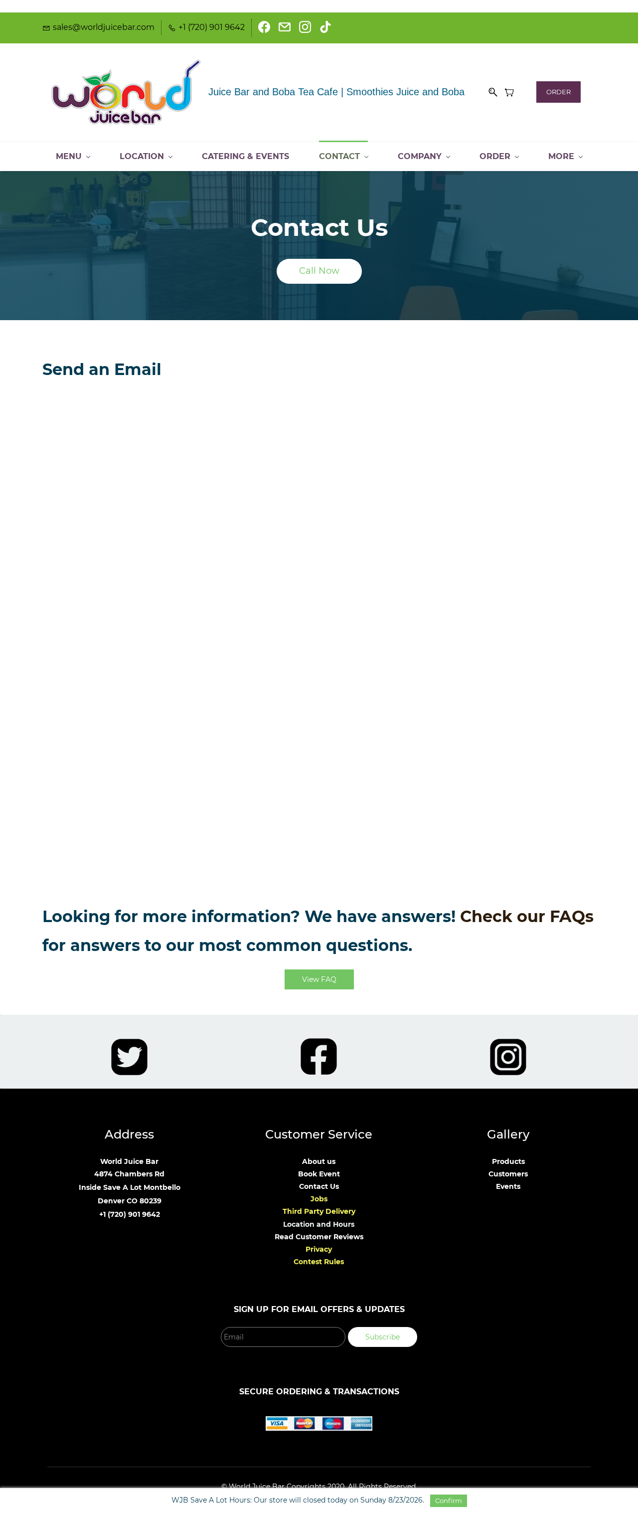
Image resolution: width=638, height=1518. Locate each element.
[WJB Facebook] (319, 1044)
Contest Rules (319, 1261)
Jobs (319, 1198)
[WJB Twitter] (129, 1044)
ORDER (558, 92)
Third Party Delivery (319, 1211)
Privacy (319, 1249)
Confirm (448, 1501)
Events (508, 1186)
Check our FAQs (527, 916)
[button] (319, 271)
